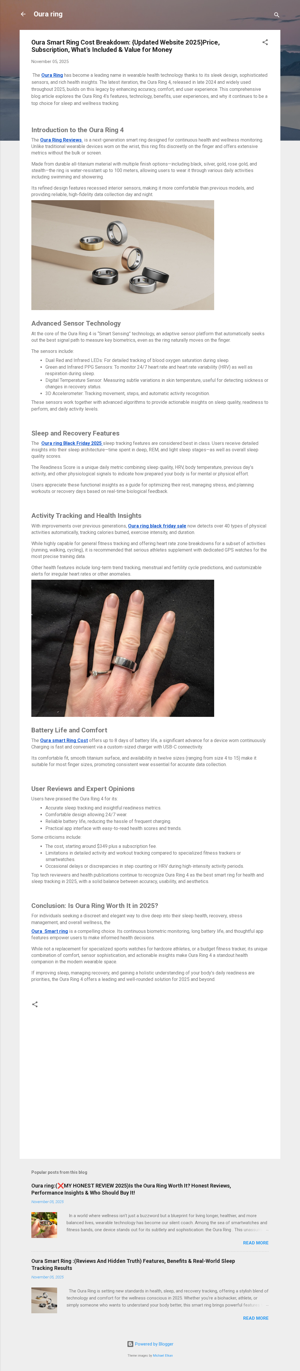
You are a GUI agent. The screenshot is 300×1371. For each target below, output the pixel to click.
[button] (265, 43)
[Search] (276, 16)
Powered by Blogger (153, 1344)
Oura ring (48, 14)
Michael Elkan (163, 1356)
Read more (256, 1243)
